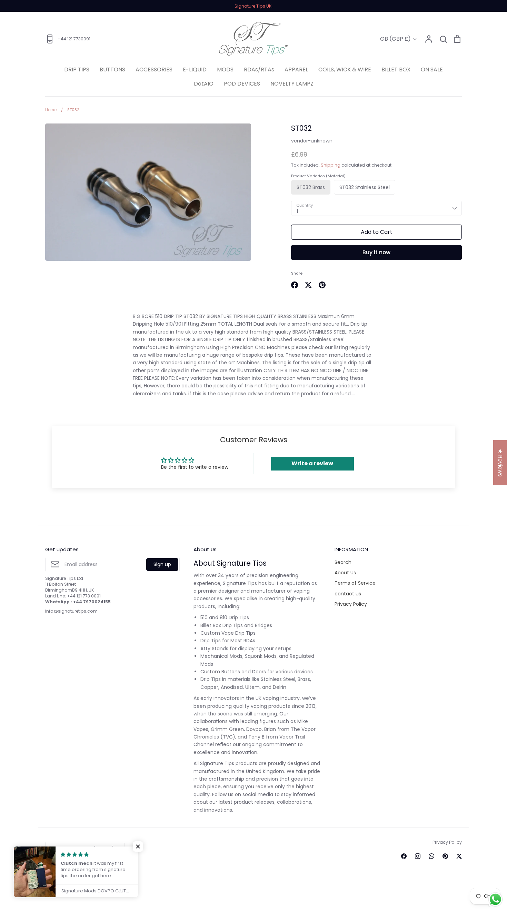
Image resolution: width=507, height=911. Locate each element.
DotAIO (203, 84)
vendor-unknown (311, 140)
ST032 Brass (311, 187)
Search (343, 562)
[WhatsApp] (431, 856)
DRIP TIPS (76, 69)
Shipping (330, 165)
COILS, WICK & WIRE (344, 69)
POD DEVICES (242, 84)
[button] (138, 846)
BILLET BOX (395, 69)
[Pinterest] (445, 856)
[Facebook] (404, 856)
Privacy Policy (351, 604)
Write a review (312, 463)
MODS (225, 69)
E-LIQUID (195, 69)
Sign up (162, 564)
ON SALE (432, 69)
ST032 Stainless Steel (364, 187)
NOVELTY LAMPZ (292, 84)
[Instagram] (418, 856)
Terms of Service (355, 583)
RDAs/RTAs (259, 69)
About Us (345, 572)
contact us (348, 593)
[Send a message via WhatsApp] (495, 899)
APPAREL (296, 69)
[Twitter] (459, 856)
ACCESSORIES (154, 69)
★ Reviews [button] (500, 462)
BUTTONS (112, 69)
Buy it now (376, 252)
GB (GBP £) (395, 39)
